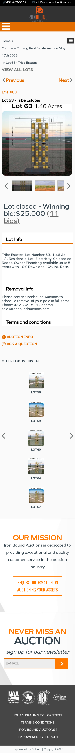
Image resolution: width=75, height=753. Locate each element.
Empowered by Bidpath (37, 737)
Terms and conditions (28, 322)
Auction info (20, 337)
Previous (15, 80)
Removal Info (20, 289)
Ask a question (22, 344)
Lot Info (14, 239)
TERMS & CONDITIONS (37, 722)
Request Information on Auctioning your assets (37, 586)
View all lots (17, 70)
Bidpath (36, 749)
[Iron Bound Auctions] (37, 19)
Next (64, 80)
